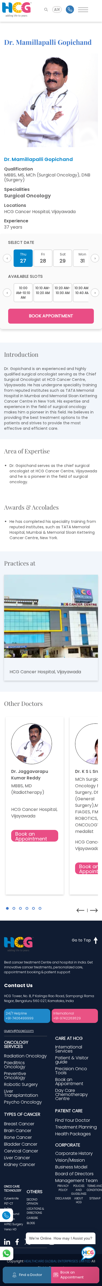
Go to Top (81, 940)
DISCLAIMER (63, 1198)
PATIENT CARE (69, 1111)
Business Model (71, 1167)
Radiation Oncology (25, 1056)
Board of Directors (74, 1174)
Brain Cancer (17, 1130)
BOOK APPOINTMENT (51, 316)
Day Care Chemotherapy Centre (71, 1094)
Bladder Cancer (20, 1144)
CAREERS (32, 1218)
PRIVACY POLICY (63, 1188)
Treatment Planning (76, 1127)
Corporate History (74, 1153)
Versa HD (10, 1229)
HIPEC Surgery (13, 1224)
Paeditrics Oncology (14, 1065)
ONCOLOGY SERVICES (16, 1044)
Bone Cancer (18, 1137)
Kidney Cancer (19, 1164)
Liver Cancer (17, 1158)
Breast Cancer (19, 1124)
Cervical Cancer (21, 1151)
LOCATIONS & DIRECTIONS (35, 1211)
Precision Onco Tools (71, 1071)
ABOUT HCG (78, 1200)
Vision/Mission (70, 1160)
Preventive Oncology (15, 1075)
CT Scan (9, 1219)
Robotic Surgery (21, 1084)
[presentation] (80, 910)
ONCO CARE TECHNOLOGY (12, 1188)
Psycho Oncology (23, 1102)
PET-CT (8, 1204)
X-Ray (8, 1209)
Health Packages (73, 1134)
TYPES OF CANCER (22, 1114)
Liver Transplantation (21, 1093)
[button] (7, 908)
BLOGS (31, 1223)
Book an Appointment (31, 836)
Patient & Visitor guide (71, 1060)
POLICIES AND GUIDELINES (78, 1190)
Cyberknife (11, 1198)
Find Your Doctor (72, 1120)
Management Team (76, 1180)
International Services (68, 1049)
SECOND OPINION (32, 1201)
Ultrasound (11, 1214)
